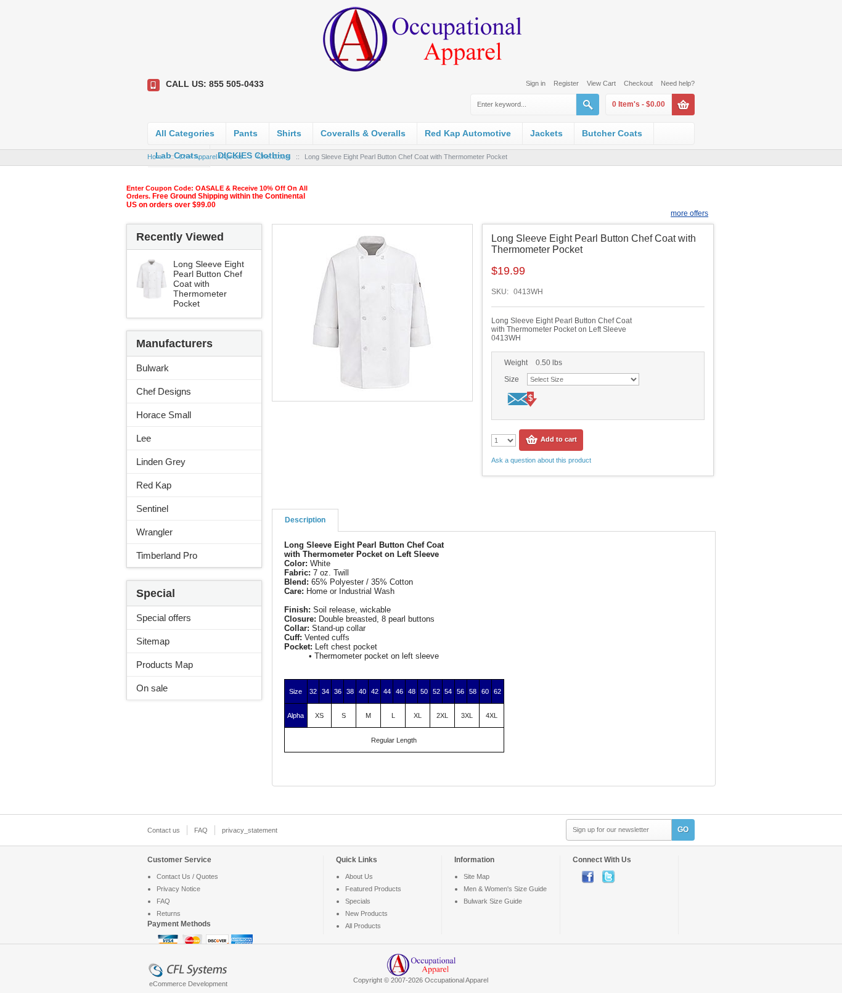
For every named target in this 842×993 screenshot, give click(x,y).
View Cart (601, 83)
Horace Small (163, 415)
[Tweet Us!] (611, 876)
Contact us (163, 830)
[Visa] (169, 940)
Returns (169, 913)
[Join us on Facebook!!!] (592, 876)
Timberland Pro (166, 555)
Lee (143, 438)
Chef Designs (163, 391)
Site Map (476, 876)
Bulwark (152, 368)
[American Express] (242, 940)
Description (305, 520)
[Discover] (218, 940)
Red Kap (153, 485)
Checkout (638, 83)
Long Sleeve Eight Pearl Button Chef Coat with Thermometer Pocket (208, 283)
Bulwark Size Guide (493, 901)
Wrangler (154, 532)
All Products (363, 925)
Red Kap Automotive (468, 133)
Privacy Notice (178, 888)
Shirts (289, 133)
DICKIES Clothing (254, 155)
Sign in (536, 83)
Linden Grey (161, 461)
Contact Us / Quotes (187, 876)
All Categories (185, 133)
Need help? (678, 83)
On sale (152, 688)
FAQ (201, 830)
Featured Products (373, 888)
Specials (357, 901)
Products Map (164, 664)
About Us (359, 876)
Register (566, 83)
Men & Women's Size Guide (505, 888)
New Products (366, 913)
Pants (246, 133)
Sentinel (152, 508)
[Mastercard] (193, 940)
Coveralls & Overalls (363, 133)
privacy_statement (249, 830)
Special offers (163, 617)
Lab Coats (176, 155)
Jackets (546, 133)
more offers (689, 213)
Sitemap (153, 641)
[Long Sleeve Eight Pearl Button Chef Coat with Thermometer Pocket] (151, 264)
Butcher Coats (612, 133)
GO (683, 829)
